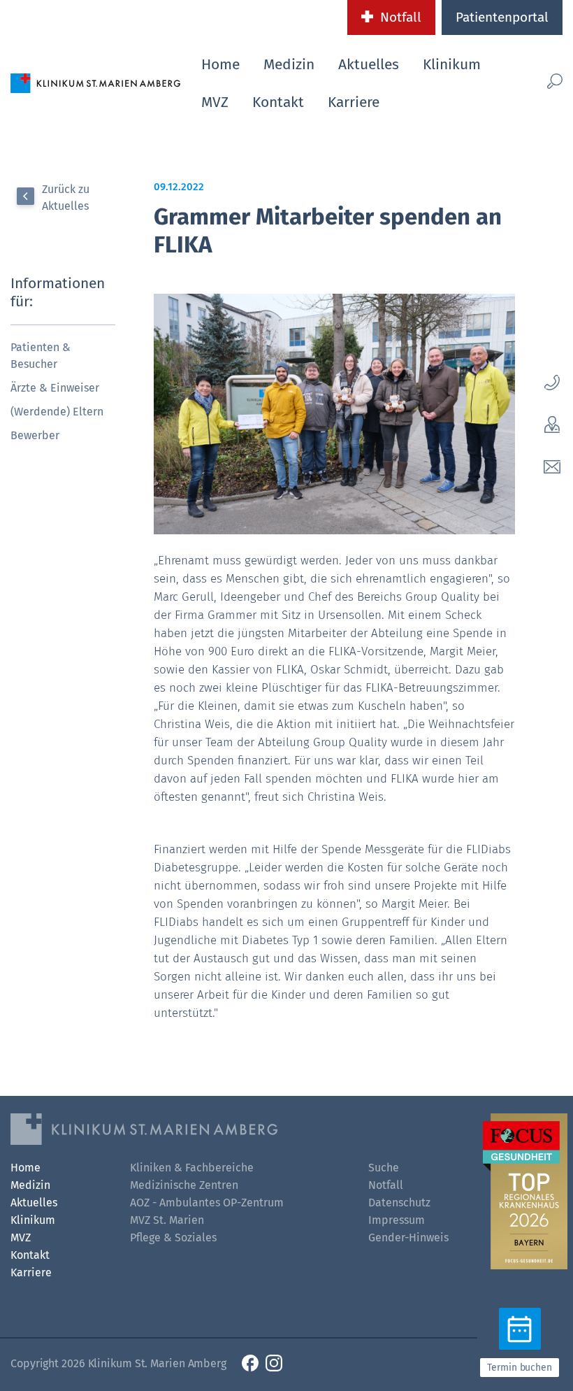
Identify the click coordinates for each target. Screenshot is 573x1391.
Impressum (396, 1220)
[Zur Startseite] (95, 82)
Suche (383, 1167)
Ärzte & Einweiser (54, 387)
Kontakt (278, 102)
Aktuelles (368, 64)
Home (220, 64)
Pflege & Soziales (173, 1237)
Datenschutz (399, 1202)
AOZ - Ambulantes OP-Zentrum (207, 1202)
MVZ (215, 102)
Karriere (353, 102)
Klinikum (452, 64)
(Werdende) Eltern (56, 411)
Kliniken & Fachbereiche (192, 1167)
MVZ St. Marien (167, 1220)
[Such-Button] (549, 81)
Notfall (400, 17)
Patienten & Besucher (40, 356)
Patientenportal (502, 17)
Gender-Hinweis (408, 1237)
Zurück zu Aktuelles (65, 198)
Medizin (288, 64)
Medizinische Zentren (184, 1185)
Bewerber (34, 435)
